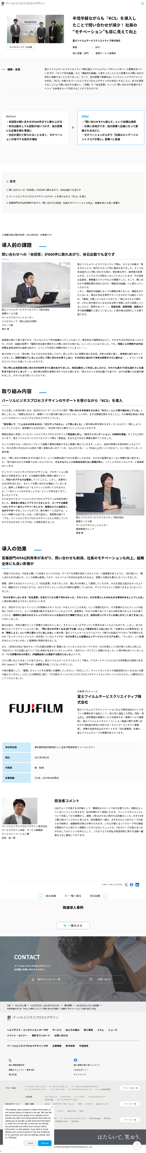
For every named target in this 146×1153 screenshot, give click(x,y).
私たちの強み (72, 1030)
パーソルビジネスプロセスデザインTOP (27, 1045)
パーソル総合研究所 (103, 1089)
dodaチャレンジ (102, 1104)
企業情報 (56, 1045)
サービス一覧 (20, 1005)
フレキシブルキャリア (96, 1096)
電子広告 (13, 1074)
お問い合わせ (104, 979)
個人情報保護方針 (17, 1064)
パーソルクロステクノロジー (36, 1089)
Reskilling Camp (61, 1121)
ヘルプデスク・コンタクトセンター (45, 1005)
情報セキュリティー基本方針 (22, 1069)
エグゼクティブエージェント (64, 1104)
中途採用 (83, 1045)
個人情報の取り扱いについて (87, 1064)
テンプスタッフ (51, 1096)
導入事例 (68, 1005)
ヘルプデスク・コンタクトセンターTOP (27, 1030)
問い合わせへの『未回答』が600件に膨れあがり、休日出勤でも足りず (45, 190)
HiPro (81, 1111)
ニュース (112, 1030)
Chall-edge (49, 1099)
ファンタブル (79, 1096)
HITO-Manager (94, 1118)
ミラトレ (60, 1111)
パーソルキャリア (57, 1089)
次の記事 (95, 896)
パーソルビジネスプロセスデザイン (85, 1086)
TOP (9, 1005)
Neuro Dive (71, 1111)
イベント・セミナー (17, 1035)
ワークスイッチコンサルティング (73, 1118)
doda (47, 1104)
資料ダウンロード (41, 1035)
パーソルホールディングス (35, 1086)
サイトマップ (80, 1074)
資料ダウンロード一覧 (48, 979)
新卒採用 (70, 1045)
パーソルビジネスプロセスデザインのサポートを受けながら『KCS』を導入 (47, 196)
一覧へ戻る (75, 896)
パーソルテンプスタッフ (58, 1086)
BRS (80, 1104)
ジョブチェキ (65, 1096)
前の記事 (51, 896)
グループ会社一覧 (131, 1088)
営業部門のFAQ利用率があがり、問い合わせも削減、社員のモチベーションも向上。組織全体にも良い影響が (64, 202)
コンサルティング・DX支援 (20, 47)
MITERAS (107, 1118)
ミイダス (88, 1104)
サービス (56, 1030)
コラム (100, 1030)
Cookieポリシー (81, 1069)
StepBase (75, 1121)
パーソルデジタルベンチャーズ (80, 1089)
